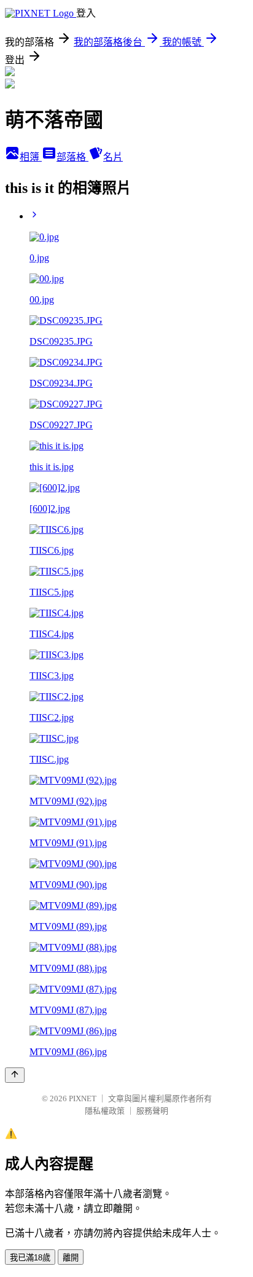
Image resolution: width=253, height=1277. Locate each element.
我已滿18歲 (30, 1257)
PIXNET (82, 1098)
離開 (71, 1257)
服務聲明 (152, 1110)
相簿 (31, 157)
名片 (113, 157)
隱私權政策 (105, 1110)
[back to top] (15, 1075)
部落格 (72, 157)
